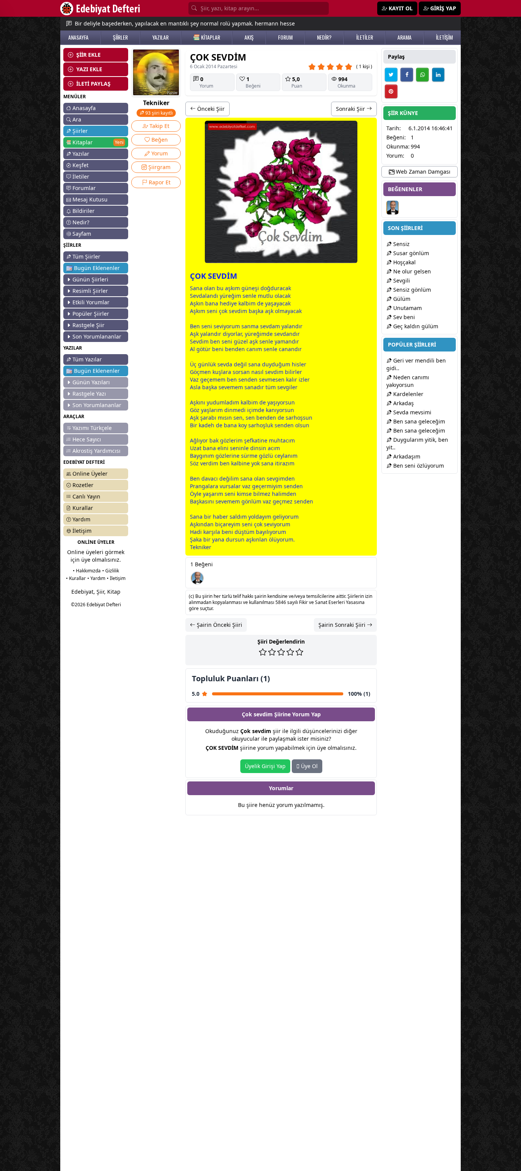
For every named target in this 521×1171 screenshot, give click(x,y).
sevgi (284, 387)
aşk (229, 288)
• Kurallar (76, 578)
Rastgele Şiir (88, 325)
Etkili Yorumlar (90, 302)
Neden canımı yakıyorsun (407, 381)
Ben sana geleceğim (418, 421)
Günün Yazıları (91, 382)
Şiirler (80, 130)
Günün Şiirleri (90, 279)
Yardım (81, 519)
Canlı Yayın (86, 496)
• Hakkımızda (87, 570)
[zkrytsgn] (197, 578)
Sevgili (401, 280)
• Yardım (96, 578)
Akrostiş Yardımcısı (96, 450)
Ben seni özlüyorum (418, 465)
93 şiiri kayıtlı (158, 113)
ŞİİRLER (120, 37)
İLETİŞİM (444, 37)
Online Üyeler (90, 473)
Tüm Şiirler (86, 256)
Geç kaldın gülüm (415, 326)
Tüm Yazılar (87, 359)
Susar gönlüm (410, 253)
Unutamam (407, 308)
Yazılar (80, 153)
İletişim (82, 530)
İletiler (80, 176)
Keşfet (80, 165)
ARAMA (404, 37)
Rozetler (82, 485)
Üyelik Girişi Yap (265, 766)
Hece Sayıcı (86, 439)
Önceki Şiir (210, 108)
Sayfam (81, 233)
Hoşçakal (404, 262)
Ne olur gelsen (411, 271)
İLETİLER (364, 37)
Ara (76, 119)
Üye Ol (308, 766)
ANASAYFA (78, 37)
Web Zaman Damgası (422, 171)
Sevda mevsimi (411, 412)
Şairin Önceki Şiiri (218, 624)
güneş (249, 288)
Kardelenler (407, 394)
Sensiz (401, 244)
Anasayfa (84, 108)
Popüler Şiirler (90, 313)
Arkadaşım (406, 456)
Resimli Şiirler (90, 290)
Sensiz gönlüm (411, 289)
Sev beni (403, 317)
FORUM (285, 37)
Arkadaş (403, 403)
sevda (267, 326)
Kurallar (82, 507)
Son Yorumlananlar (96, 336)
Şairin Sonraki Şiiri (342, 624)
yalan (288, 326)
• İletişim (116, 578)
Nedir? (80, 222)
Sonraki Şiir (351, 108)
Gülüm (401, 298)
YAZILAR (160, 37)
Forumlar (84, 188)
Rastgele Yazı (89, 393)
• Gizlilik (110, 570)
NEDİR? (324, 37)
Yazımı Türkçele (92, 427)
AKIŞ (249, 37)
